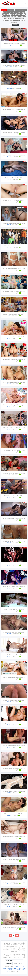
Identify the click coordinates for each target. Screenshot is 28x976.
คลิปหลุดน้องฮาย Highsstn (10, 18)
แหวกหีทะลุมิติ (9, 45)
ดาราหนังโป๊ (17, 10)
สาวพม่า (9, 111)
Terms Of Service (18, 963)
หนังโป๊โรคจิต (20, 14)
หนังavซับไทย (6, 14)
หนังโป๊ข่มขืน (13, 14)
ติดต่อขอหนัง (9, 963)
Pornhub (14, 22)
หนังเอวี (23, 12)
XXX (7, 12)
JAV (4, 12)
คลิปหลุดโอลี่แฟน (14, 16)
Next (17, 935)
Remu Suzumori (7, 20)
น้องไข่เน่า (24, 10)
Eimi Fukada (20, 18)
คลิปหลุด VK (22, 16)
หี (24, 14)
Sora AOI (14, 20)
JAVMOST (12, 12)
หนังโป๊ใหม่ (4, 10)
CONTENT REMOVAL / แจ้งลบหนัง (14, 960)
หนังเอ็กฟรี (18, 12)
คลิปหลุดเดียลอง (6, 16)
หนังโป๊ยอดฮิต (11, 10)
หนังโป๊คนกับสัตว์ (21, 20)
